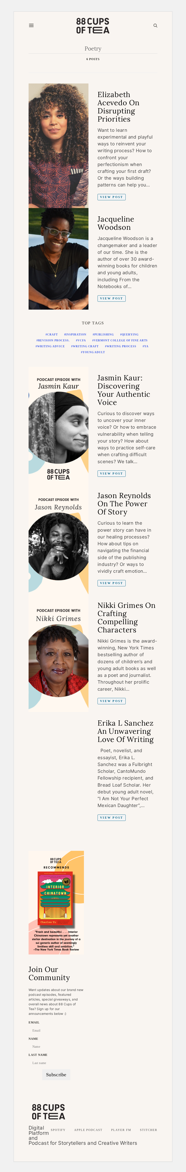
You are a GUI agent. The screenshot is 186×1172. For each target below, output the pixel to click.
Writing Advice (51, 346)
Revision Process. (54, 340)
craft (52, 334)
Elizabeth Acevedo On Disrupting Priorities (119, 107)
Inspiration (76, 334)
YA (146, 346)
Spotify (58, 1130)
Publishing (104, 334)
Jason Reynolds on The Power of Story (124, 503)
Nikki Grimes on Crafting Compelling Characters (127, 617)
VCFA (82, 340)
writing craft (86, 346)
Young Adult (94, 352)
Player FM (121, 1130)
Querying (130, 334)
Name (33, 1038)
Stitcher (148, 1130)
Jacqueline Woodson (116, 223)
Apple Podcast (88, 1130)
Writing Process (121, 346)
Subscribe (56, 1074)
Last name (38, 1055)
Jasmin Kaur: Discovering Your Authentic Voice (124, 390)
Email (34, 1022)
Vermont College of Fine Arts (121, 340)
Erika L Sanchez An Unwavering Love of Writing (126, 731)
